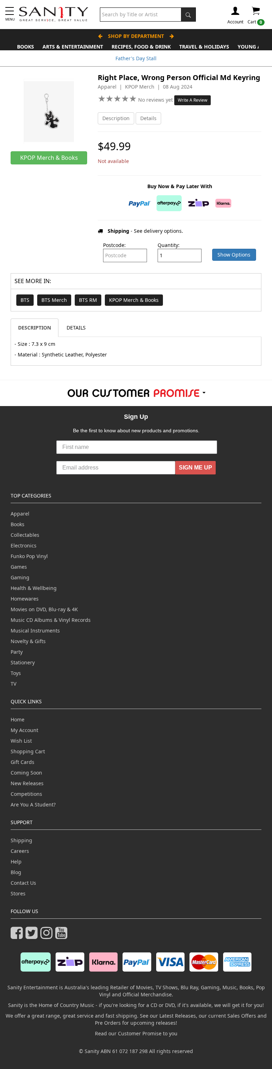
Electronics (23, 545)
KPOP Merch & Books (134, 300)
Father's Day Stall (136, 58)
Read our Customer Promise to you (136, 1033)
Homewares (25, 598)
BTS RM (88, 300)
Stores (18, 893)
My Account (24, 730)
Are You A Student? (33, 804)
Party (17, 651)
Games (19, 566)
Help (16, 861)
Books (25, 46)
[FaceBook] (18, 936)
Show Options (233, 254)
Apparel (20, 513)
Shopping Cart (28, 751)
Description (116, 118)
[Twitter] (33, 936)
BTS (25, 300)
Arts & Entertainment (72, 46)
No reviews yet (156, 99)
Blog (16, 872)
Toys (16, 673)
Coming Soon (26, 772)
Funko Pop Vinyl (29, 556)
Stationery (23, 662)
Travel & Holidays (204, 46)
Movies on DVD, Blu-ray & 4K (44, 609)
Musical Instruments (35, 630)
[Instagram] (47, 936)
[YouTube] (62, 936)
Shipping (21, 840)
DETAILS (76, 327)
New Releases (27, 783)
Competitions (26, 794)
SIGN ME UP (195, 468)
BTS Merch (54, 300)
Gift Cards (22, 762)
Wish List (21, 740)
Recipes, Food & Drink (141, 46)
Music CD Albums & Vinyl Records (51, 620)
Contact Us (23, 882)
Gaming (20, 577)
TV (13, 683)
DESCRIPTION (34, 327)
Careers (20, 851)
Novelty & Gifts (28, 641)
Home (17, 719)
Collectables (25, 534)
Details (148, 118)
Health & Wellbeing (34, 588)
